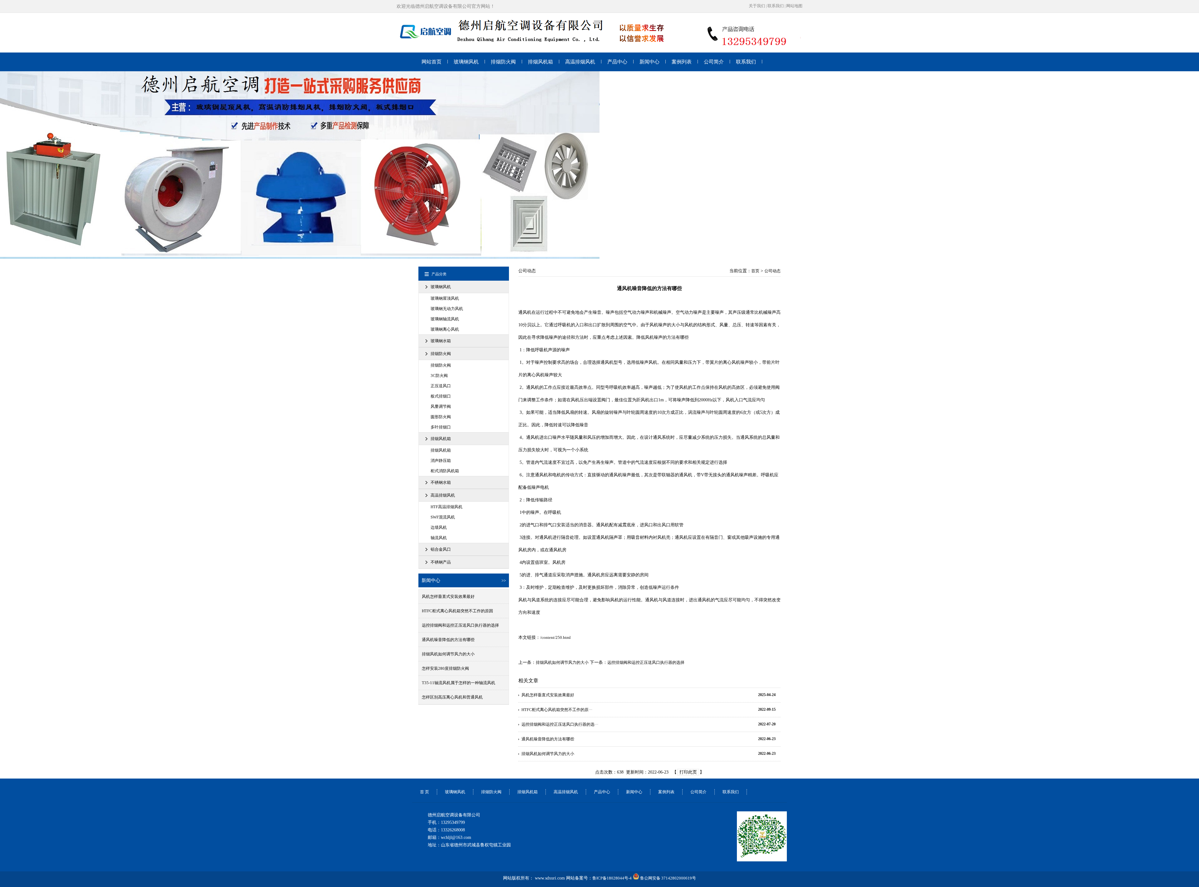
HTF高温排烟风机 (446, 506)
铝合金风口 (441, 549)
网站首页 (432, 61)
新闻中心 (649, 61)
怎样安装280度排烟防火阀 (445, 668)
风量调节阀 (441, 406)
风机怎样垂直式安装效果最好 (448, 596)
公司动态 (772, 270)
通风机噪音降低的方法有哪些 (448, 639)
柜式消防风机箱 (445, 471)
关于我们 (757, 5)
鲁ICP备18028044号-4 (612, 878)
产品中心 (617, 61)
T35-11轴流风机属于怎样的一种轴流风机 (458, 682)
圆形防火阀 (441, 416)
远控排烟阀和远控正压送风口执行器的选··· (559, 724)
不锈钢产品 (441, 562)
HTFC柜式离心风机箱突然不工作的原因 (457, 611)
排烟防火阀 (503, 61)
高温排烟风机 (580, 61)
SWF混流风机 (443, 517)
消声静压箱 (441, 460)
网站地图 (794, 5)
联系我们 (775, 5)
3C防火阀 (439, 375)
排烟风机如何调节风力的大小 (448, 654)
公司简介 (714, 61)
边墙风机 (439, 527)
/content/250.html (555, 637)
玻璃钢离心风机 (445, 329)
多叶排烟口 (441, 427)
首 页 (424, 791)
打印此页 (688, 772)
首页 (755, 270)
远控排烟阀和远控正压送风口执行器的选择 (460, 625)
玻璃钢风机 (466, 61)
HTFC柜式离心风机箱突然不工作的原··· (556, 709)
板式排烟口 (441, 396)
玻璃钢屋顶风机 (445, 298)
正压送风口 (441, 385)
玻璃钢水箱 (441, 340)
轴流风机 (439, 537)
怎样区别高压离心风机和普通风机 (452, 697)
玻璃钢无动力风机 (447, 308)
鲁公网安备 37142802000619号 (667, 878)
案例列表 (682, 61)
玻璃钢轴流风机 (445, 319)
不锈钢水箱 (441, 482)
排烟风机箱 (540, 61)
